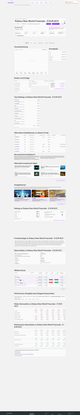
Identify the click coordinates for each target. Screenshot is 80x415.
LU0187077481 (17, 136)
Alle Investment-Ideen (61, 180)
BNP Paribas (16, 113)
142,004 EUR (56, 279)
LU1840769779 (17, 139)
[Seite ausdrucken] (64, 21)
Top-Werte (59, 414)
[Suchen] (50, 2)
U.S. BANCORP (17, 103)
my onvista (37, 2)
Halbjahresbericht (17, 351)
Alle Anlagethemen (61, 203)
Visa (15, 120)
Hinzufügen (48, 23)
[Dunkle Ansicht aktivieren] (11, 0)
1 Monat (22, 299)
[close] (78, 1)
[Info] (64, 32)
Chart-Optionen (44, 49)
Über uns (69, 414)
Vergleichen (55, 23)
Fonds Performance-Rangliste (55, 296)
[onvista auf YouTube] (32, 414)
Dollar (52, 414)
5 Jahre (33, 299)
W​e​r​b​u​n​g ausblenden (47, 11)
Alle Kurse (63, 288)
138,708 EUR (51, 279)
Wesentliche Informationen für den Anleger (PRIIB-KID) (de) (24, 354)
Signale (63, 23)
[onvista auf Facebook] (30, 414)
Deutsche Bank (17, 123)
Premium (41, 2)
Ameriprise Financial (18, 118)
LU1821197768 (17, 144)
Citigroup (16, 115)
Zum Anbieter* (62, 83)
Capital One (16, 108)
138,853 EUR (51, 282)
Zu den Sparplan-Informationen (59, 88)
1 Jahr (26, 299)
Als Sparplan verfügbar (20, 35)
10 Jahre (37, 299)
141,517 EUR (56, 282)
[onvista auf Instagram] (33, 414)
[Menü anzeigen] (29, 3)
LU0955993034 (17, 146)
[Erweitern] (59, 24)
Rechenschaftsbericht (18, 355)
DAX (45, 414)
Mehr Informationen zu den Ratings (59, 220)
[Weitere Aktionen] (64, 277)
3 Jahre (29, 299)
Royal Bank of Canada (18, 110)
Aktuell (32, 2)
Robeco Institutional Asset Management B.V (21, 253)
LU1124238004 (17, 151)
